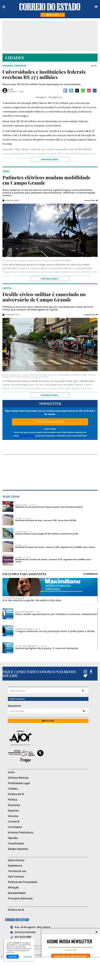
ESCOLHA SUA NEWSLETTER (50, 422)
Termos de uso (17, 871)
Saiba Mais (27, 957)
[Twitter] (85, 675)
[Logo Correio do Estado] (50, 6)
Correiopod (15, 827)
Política (12, 799)
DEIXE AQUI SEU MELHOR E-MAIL (71, 957)
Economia (14, 805)
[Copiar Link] (94, 90)
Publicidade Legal (19, 783)
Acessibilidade (17, 893)
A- (96, 65)
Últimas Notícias (18, 777)
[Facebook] (65, 90)
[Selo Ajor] (48, 738)
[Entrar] (96, 6)
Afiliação (13, 887)
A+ (92, 65)
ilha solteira (23, 532)
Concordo (12, 956)
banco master (25, 505)
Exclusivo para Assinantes (16, 598)
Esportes (13, 810)
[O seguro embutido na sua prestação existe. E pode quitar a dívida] (7, 630)
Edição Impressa (18, 848)
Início (11, 772)
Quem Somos (16, 860)
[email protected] (26, 436)
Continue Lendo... (50, 278)
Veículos (13, 816)
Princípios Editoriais (20, 898)
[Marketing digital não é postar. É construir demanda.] (7, 647)
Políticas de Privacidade (22, 882)
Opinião (13, 838)
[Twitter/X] (77, 90)
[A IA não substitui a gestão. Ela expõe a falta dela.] (50, 587)
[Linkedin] (71, 90)
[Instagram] (88, 90)
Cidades (13, 788)
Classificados (16, 843)
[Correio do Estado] (50, 919)
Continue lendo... (50, 159)
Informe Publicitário (20, 832)
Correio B (13, 821)
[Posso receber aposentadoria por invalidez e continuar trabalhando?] (7, 613)
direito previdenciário (28, 612)
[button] (91, 200)
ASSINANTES (91, 574)
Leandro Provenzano (27, 629)
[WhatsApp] (82, 90)
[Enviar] (83, 711)
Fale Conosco (16, 876)
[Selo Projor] (48, 756)
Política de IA (16, 794)
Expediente (15, 865)
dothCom (40, 955)
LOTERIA (23, 518)
